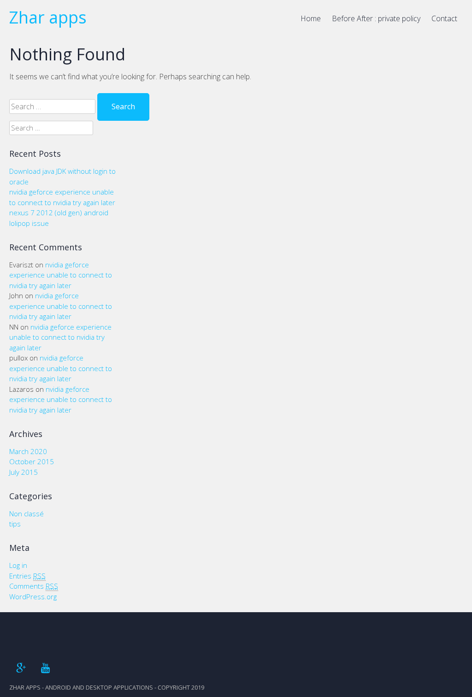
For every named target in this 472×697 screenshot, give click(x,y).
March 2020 (28, 451)
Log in (18, 565)
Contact (444, 18)
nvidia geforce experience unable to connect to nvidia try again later (60, 275)
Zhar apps (48, 17)
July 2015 (23, 472)
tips (15, 523)
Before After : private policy (376, 18)
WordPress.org (33, 596)
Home (311, 18)
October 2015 (31, 461)
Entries (27, 575)
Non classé (26, 513)
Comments (33, 586)
